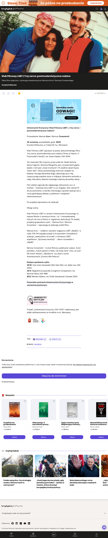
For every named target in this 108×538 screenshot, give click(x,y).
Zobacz (14, 437)
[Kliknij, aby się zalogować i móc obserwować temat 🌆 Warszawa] (45, 339)
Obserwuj (75, 536)
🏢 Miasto (54, 339)
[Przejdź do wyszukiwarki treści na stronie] (97, 9)
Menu (96, 536)
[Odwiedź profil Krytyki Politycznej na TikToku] (21, 523)
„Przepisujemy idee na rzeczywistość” (16, 513)
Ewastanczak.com (70, 528)
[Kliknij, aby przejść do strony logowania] (105, 9)
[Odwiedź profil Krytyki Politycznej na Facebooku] (12, 523)
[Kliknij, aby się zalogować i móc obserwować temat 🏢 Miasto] (60, 339)
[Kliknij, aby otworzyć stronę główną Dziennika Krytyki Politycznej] (54, 534)
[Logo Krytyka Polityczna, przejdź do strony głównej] (13, 9)
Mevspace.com (54, 528)
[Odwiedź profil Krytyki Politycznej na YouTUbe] (25, 523)
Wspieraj (11, 536)
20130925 (37, 344)
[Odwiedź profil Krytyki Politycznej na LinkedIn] (29, 523)
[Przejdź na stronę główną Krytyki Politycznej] (12, 506)
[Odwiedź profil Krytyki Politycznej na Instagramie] (16, 523)
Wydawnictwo (33, 536)
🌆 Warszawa (38, 339)
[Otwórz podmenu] (105, 513)
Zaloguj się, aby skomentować (54, 376)
